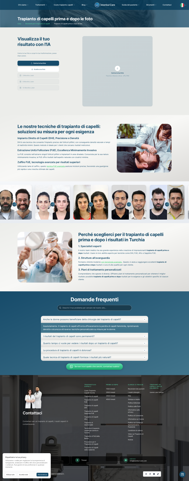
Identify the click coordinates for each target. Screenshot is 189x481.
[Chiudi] (141, 218)
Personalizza (42, 475)
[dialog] (27, 465)
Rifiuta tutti (10, 475)
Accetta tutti (23, 475)
